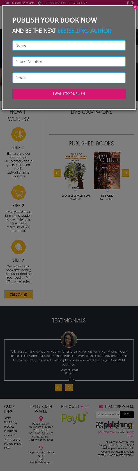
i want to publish (69, 94)
